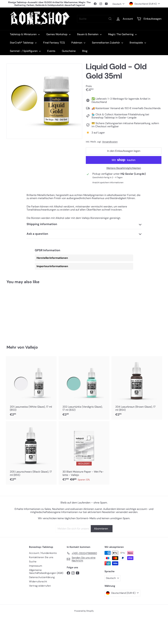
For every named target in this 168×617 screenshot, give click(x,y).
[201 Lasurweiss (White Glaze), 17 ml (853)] (31, 388)
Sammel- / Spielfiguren (24, 51)
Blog (84, 51)
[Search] (110, 18)
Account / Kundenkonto (43, 553)
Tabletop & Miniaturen (23, 34)
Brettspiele (137, 42)
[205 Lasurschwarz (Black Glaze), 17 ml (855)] (31, 453)
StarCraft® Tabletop (22, 42)
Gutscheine (69, 51)
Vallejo (31, 347)
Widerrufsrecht (38, 581)
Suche (32, 561)
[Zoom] (44, 101)
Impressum (35, 565)
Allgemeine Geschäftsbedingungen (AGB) (46, 571)
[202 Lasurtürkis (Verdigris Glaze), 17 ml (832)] (84, 388)
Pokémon (77, 42)
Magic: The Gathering (121, 34)
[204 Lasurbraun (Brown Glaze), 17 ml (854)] (136, 388)
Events (51, 51)
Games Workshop (57, 34)
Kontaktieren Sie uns (41, 557)
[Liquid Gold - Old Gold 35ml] (18, 312)
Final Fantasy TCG (54, 42)
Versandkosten (110, 141)
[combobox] (95, 18)
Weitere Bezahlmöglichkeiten (123, 168)
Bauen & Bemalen (88, 34)
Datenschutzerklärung (42, 577)
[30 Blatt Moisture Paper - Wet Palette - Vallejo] (84, 453)
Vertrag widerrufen (40, 585)
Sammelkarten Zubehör (106, 42)
